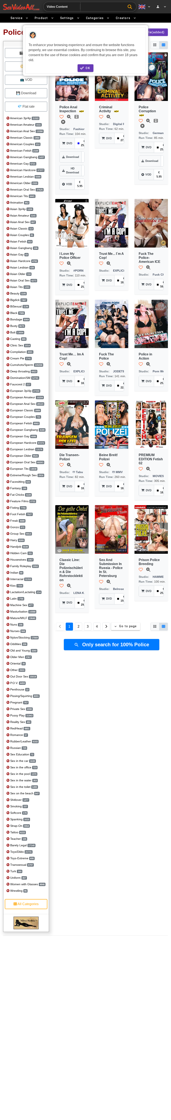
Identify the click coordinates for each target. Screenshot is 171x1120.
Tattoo (17, 832)
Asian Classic (21, 228)
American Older (23, 183)
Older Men (20, 657)
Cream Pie (20, 358)
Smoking (18, 806)
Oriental (17, 663)
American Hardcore (26, 170)
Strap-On (19, 825)
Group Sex (20, 533)
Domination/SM (23, 377)
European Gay (22, 436)
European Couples (24, 416)
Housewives (21, 559)
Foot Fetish (20, 514)
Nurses (17, 631)
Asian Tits (19, 287)
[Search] (131, 7)
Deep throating (22, 371)
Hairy (16, 540)
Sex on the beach (24, 793)
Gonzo (16, 527)
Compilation (21, 352)
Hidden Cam (20, 553)
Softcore (18, 812)
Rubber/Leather (23, 741)
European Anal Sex (26, 403)
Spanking (19, 819)
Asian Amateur (22, 215)
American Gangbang (26, 157)
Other (16, 670)
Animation (19, 202)
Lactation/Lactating (25, 592)
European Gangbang (27, 429)
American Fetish (23, 150)
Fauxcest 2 (19, 384)
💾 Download (26, 93)
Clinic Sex (19, 345)
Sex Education (21, 754)
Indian (16, 572)
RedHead (19, 728)
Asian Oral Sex (22, 280)
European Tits (22, 468)
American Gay (22, 163)
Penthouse (19, 689)
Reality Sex (19, 722)
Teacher (17, 838)
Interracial (20, 579)
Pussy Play (21, 715)
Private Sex (20, 709)
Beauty (17, 293)
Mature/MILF (22, 618)
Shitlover (18, 799)
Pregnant (18, 702)
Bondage (19, 319)
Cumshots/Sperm (25, 364)
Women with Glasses (27, 884)
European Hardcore (26, 442)
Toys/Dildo (20, 851)
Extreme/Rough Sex (26, 475)
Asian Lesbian (21, 267)
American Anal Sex (26, 131)
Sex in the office (23, 767)
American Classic (24, 137)
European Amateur (26, 397)
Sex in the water (23, 780)
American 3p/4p (24, 118)
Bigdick (17, 300)
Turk (15, 871)
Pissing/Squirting (24, 696)
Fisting (17, 507)
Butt (16, 332)
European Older (23, 455)
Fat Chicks (20, 494)
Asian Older (20, 274)
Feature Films (22, 501)
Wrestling (18, 890)
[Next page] (106, 627)
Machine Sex (21, 605)
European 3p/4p (24, 390)
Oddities (17, 644)
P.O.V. (17, 683)
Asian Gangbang (23, 248)
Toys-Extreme (21, 858)
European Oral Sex (26, 462)
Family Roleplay (23, 566)
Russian (17, 748)
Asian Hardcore (23, 261)
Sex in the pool (22, 773)
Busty (16, 326)
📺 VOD (26, 79)
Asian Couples (21, 235)
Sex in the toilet (23, 786)
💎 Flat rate (26, 106)
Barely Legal (22, 845)
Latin (16, 598)
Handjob (18, 546)
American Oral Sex (26, 189)
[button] (61, 117)
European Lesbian (25, 449)
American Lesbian (24, 176)
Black (16, 313)
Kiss (15, 585)
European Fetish (24, 423)
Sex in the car (22, 761)
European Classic (24, 410)
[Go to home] (21, 7)
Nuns (16, 624)
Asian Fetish (20, 241)
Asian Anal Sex (22, 222)
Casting (17, 339)
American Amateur (25, 124)
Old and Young (22, 650)
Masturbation (22, 611)
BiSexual (18, 306)
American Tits (22, 196)
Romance (18, 735)
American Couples (24, 144)
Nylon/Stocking (23, 637)
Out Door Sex (22, 676)
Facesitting (19, 481)
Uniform (17, 877)
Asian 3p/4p (20, 209)
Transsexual (21, 864)
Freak (17, 520)
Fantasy (17, 488)
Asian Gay (18, 254)
